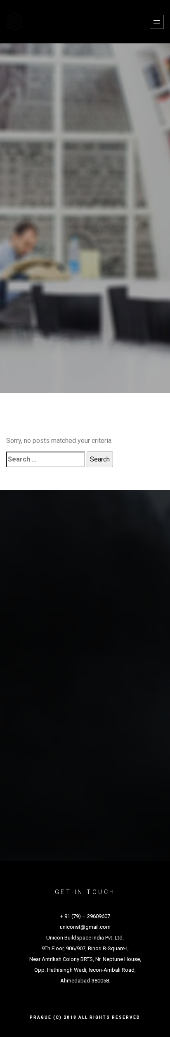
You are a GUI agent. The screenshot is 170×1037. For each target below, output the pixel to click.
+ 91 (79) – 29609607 (85, 916)
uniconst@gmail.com (85, 927)
